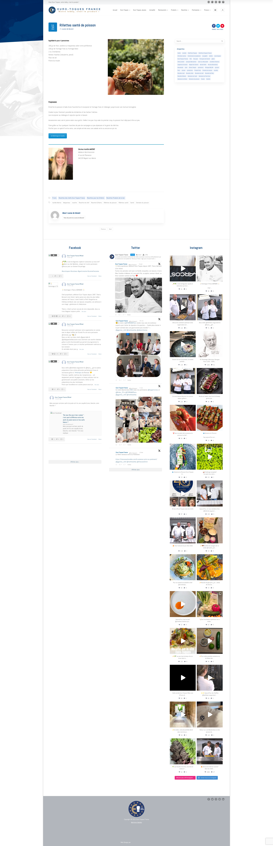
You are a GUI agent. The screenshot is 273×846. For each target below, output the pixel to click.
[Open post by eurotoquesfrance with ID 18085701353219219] (183, 268)
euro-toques (217, 56)
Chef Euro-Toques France (205, 53)
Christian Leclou (182, 56)
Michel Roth (203, 64)
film (191, 59)
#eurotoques (66, 271)
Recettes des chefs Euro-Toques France (72, 198)
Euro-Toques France (183, 59)
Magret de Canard (193, 64)
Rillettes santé (123, 203)
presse (183, 70)
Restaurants (162, 10)
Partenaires (195, 10)
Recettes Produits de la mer (116, 198)
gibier (213, 59)
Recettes (184, 10)
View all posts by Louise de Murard (74, 218)
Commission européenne (194, 56)
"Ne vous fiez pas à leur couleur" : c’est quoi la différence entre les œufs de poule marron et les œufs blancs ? (74, 418)
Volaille (208, 79)
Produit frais (198, 70)
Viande (203, 79)
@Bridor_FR (120, 392)
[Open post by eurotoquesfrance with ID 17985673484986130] (183, 641)
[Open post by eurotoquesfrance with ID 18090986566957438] (210, 751)
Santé (132, 203)
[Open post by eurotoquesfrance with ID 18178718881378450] (210, 714)
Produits (173, 10)
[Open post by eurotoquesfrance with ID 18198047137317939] (183, 418)
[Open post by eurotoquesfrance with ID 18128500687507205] (210, 678)
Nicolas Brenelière (213, 64)
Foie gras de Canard (205, 59)
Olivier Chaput (192, 67)
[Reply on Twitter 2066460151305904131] (116, 380)
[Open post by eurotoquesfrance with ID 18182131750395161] (210, 457)
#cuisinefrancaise (93, 271)
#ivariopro (78, 372)
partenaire (200, 67)
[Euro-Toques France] (76, 10)
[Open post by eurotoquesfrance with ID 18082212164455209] (183, 567)
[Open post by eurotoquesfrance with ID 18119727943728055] (183, 714)
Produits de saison (207, 70)
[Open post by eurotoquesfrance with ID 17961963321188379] (183, 307)
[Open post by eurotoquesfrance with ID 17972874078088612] (183, 344)
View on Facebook (92, 276)
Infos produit (181, 61)
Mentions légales (136, 822)
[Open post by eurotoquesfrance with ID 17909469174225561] (210, 494)
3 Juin (141, 388)
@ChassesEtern (142, 462)
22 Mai (141, 452)
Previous (103, 229)
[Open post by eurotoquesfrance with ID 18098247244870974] (210, 604)
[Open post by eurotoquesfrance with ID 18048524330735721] (210, 567)
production (190, 70)
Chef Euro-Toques (192, 53)
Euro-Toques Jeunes (139, 10)
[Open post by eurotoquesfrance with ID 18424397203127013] (210, 641)
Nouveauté (180, 67)
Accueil (115, 10)
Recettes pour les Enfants (95, 198)
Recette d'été (189, 73)
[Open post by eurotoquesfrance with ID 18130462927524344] (183, 457)
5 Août (141, 264)
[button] (222, 10)
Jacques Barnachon (191, 61)
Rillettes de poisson (110, 203)
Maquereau (66, 203)
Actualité (152, 10)
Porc (179, 70)
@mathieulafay (131, 330)
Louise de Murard (67, 29)
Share (99, 276)
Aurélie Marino (56, 203)
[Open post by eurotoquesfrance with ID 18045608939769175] (183, 678)
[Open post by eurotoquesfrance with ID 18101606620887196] (183, 381)
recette (74, 203)
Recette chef (181, 73)
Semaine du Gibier (182, 79)
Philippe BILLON (209, 67)
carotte (184, 53)
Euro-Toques (124, 10)
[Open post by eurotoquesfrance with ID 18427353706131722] (210, 381)
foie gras (195, 59)
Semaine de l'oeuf (192, 76)
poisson (217, 67)
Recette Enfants (96, 203)
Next (110, 229)
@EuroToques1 (133, 264)
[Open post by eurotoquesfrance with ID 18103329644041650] (210, 418)
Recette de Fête (209, 73)
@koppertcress (153, 390)
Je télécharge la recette (58, 136)
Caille (179, 53)
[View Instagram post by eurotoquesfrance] (193, 278)
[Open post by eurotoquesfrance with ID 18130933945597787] (183, 494)
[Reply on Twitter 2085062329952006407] (116, 314)
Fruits (54, 198)
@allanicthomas (142, 330)
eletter (211, 56)
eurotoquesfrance (182, 257)
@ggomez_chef (121, 330)
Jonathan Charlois (214, 61)
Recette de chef (84, 203)
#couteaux (73, 271)
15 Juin (142, 321)
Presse (206, 10)
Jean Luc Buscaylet (203, 61)
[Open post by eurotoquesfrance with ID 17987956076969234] (183, 751)
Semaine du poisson (142, 203)
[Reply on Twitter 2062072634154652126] (116, 444)
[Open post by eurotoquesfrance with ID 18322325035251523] (183, 530)
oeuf (186, 67)
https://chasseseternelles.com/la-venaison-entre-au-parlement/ (136, 459)
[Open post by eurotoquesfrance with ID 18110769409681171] (183, 604)
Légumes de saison (182, 64)
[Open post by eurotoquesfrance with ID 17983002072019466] (210, 344)
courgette (204, 56)
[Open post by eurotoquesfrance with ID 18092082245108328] (210, 268)
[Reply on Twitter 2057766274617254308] (116, 464)
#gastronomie (82, 271)
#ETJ (131, 390)
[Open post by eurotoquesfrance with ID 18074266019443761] (210, 307)
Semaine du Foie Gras (204, 76)
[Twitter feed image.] (138, 295)
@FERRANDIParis (130, 323)
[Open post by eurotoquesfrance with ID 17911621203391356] (210, 530)
